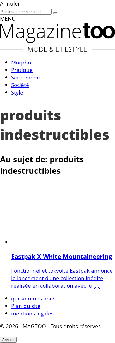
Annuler (8, 340)
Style (17, 92)
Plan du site (25, 306)
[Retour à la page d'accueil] (57, 49)
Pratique (22, 70)
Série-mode (25, 77)
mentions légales (32, 313)
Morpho (21, 62)
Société (20, 85)
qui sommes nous (33, 298)
